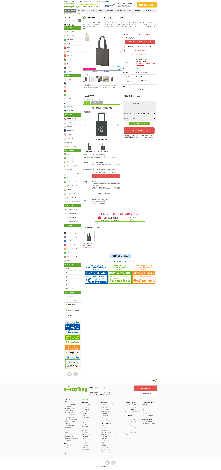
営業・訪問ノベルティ (72, 170)
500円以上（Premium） (70, 288)
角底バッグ (69, 91)
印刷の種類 (67, 423)
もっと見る (139, 89)
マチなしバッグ (70, 79)
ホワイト (69, 229)
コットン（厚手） (71, 35)
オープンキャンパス (71, 181)
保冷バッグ (69, 142)
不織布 (68, 47)
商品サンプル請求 (69, 410)
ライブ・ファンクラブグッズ (73, 201)
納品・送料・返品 (69, 412)
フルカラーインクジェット (71, 300)
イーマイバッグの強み (97, 10)
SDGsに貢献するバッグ (72, 146)
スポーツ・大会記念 (71, 197)
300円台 (66, 280)
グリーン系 (69, 252)
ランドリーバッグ (71, 193)
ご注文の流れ (139, 10)
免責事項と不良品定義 (73, 310)
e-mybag (67, 448)
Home (67, 13)
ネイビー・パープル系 (72, 237)
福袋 (68, 154)
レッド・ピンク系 (71, 245)
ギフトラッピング (71, 158)
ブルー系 (69, 241)
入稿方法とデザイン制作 (124, 10)
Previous (85, 52)
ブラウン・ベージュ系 (72, 256)
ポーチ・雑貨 (70, 110)
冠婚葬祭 (69, 189)
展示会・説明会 (70, 162)
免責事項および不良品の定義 (71, 438)
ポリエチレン (70, 55)
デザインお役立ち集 (69, 425)
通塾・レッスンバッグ (72, 185)
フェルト (69, 59)
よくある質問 (71, 304)
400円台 (66, 284)
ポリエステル (70, 39)
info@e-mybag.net (147, 393)
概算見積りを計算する (139, 123)
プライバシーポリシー (70, 434)
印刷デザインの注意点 (70, 421)
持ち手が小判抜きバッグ (72, 130)
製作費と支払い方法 (69, 408)
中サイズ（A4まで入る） (70, 213)
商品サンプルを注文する (140, 50)
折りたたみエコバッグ (72, 118)
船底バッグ (69, 87)
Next (119, 52)
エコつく (67, 455)
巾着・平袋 (69, 106)
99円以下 (67, 268)
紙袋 (68, 51)
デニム (68, 67)
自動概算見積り (138, 41)
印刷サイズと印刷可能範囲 (71, 419)
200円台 (66, 276)
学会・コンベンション (72, 177)
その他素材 (69, 71)
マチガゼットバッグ (71, 83)
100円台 (66, 272)
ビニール (69, 43)
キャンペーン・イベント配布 (73, 174)
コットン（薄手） (71, 31)
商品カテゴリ (68, 402)
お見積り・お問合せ (149, 5)
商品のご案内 (73, 13)
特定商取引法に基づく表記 (71, 436)
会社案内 (70, 315)
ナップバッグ (70, 95)
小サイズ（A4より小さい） (71, 209)
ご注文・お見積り (137, 130)
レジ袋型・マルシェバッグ (73, 99)
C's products (68, 445)
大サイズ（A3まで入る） (70, 217)
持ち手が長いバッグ (71, 126)
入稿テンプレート (105, 175)
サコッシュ (69, 102)
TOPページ (67, 399)
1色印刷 (87, 102)
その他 (68, 260)
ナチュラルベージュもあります (104, 71)
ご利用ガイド (152, 10)
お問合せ (147, 388)
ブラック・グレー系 (71, 233)
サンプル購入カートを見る (140, 54)
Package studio (68, 450)
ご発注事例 (110, 10)
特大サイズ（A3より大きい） (71, 221)
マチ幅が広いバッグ (71, 134)
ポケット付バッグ (71, 122)
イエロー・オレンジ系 (72, 249)
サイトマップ (68, 440)
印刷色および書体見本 (104, 194)
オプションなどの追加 (70, 415)
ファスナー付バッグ (71, 138)
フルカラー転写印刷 (97, 103)
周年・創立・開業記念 (72, 166)
